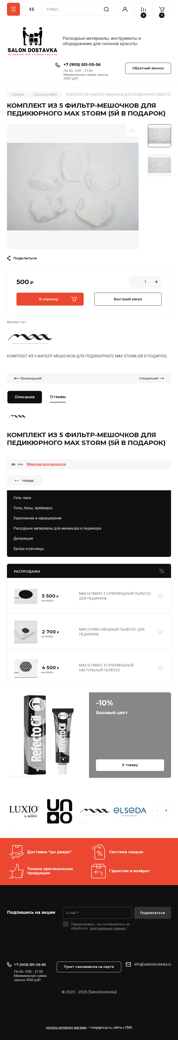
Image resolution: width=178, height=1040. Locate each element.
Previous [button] (157, 810)
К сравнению (133, 130)
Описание (25, 397)
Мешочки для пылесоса (46, 464)
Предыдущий (31, 378)
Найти (106, 9)
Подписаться (152, 913)
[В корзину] (160, 596)
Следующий (148, 378)
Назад (28, 480)
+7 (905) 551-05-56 (82, 64)
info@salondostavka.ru (152, 964)
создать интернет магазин (66, 1027)
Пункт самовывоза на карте (89, 967)
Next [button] (166, 810)
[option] (73, 186)
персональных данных (108, 928)
